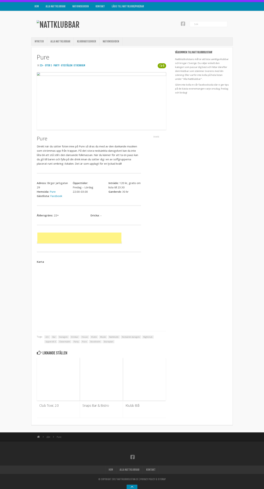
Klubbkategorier (86, 41)
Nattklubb (114, 337)
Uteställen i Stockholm (73, 65)
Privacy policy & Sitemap (153, 479)
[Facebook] (183, 23)
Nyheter (39, 41)
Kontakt (100, 6)
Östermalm (64, 341)
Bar (54, 337)
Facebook (56, 196)
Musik (103, 337)
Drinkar (74, 337)
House (85, 337)
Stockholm (95, 341)
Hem (36, 6)
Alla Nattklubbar (56, 6)
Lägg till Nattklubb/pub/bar (128, 6)
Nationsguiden (80, 6)
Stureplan (108, 341)
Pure (53, 191)
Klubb (94, 337)
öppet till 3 (51, 341)
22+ (41, 65)
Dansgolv (63, 337)
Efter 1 (48, 65)
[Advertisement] (79, 238)
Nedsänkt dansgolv (131, 337)
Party (56, 65)
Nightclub (147, 337)
